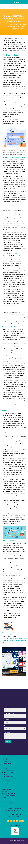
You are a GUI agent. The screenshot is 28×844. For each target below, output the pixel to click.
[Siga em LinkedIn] (14, 821)
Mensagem (7, 732)
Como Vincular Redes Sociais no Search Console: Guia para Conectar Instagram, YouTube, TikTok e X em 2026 (14, 659)
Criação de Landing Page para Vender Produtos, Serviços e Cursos (12, 633)
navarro (10, 24)
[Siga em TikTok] (20, 821)
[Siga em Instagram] (11, 821)
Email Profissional (9, 713)
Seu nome (7, 707)
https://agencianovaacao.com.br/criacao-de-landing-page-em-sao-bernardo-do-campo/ (15, 640)
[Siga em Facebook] (8, 821)
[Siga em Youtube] (22, 821)
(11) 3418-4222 (15, 2)
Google (22, 26)
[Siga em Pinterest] (17, 821)
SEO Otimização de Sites (15, 28)
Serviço (6, 726)
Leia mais (14, 671)
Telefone (6, 719)
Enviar (8, 741)
